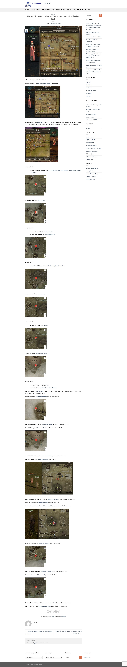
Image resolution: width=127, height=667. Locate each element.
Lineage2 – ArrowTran (91, 173)
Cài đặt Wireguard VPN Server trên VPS (94, 66)
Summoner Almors (42, 396)
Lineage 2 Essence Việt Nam (93, 148)
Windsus (46, 325)
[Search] (101, 9)
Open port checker (91, 114)
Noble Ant (43, 387)
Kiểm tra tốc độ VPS (91, 119)
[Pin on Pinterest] (56, 611)
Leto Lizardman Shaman (67, 170)
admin (59, 23)
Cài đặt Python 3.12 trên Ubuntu (92, 33)
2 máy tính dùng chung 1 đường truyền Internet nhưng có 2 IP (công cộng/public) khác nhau (93, 26)
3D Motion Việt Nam (91, 156)
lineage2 (64, 616)
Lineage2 (53, 14)
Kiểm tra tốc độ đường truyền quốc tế (94, 105)
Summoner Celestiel (42, 459)
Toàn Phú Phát (90, 142)
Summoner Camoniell (43, 543)
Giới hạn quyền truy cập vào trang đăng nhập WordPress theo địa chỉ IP (93, 55)
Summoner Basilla (42, 428)
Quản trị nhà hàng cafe (92, 151)
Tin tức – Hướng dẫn (75, 9)
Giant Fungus (41, 200)
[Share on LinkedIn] (58, 611)
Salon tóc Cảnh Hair (91, 145)
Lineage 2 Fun (89, 159)
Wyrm (47, 385)
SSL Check (89, 87)
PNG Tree (88, 85)
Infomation (87, 657)
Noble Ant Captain (52, 387)
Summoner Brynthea (43, 575)
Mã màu (88, 96)
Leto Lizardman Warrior (54, 170)
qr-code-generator (91, 90)
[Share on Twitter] (50, 611)
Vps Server (35, 9)
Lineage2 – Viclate (91, 176)
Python (88, 128)
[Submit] (100, 15)
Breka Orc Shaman (49, 266)
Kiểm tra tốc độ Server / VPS (93, 37)
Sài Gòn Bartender (91, 137)
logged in (35, 643)
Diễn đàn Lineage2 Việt (92, 168)
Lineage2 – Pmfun (90, 171)
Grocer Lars (40, 122)
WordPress (46, 9)
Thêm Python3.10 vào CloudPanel (92, 40)
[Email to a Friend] (53, 611)
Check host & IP (90, 117)
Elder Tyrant (43, 353)
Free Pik (88, 82)
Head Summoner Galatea (43, 83)
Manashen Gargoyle (50, 234)
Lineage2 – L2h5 (90, 179)
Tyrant (37, 353)
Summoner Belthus (43, 502)
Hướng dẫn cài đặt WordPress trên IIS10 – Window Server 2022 (94, 71)
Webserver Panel (58, 9)
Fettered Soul (41, 294)
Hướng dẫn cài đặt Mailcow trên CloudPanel (93, 61)
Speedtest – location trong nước (93, 110)
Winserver (89, 93)
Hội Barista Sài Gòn (91, 139)
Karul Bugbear (49, 231)
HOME (27, 9)
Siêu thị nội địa (90, 154)
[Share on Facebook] (48, 611)
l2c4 (61, 616)
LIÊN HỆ (87, 9)
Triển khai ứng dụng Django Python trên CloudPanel (93, 45)
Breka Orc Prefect (59, 266)
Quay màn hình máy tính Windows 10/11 (92, 50)
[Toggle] (101, 128)
